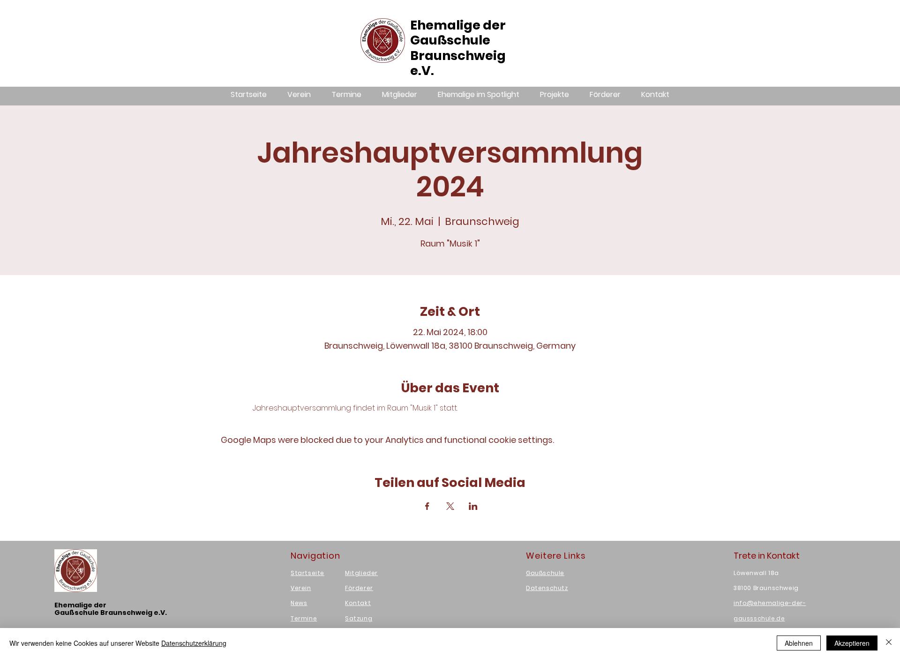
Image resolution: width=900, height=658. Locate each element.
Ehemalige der (458, 25)
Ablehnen (799, 643)
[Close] (888, 643)
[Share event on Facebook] (427, 506)
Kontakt (358, 603)
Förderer (359, 588)
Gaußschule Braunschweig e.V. (458, 55)
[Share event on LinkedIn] (473, 506)
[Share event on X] (450, 506)
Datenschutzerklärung (193, 643)
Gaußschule (545, 573)
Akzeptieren (852, 643)
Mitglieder (361, 573)
